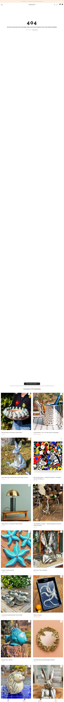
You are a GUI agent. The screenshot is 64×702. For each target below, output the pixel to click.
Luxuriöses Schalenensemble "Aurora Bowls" (12, 615)
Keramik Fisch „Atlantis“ (7, 659)
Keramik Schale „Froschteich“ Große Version (12, 432)
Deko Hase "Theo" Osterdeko (40, 570)
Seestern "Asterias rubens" (8, 570)
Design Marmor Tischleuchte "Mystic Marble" (12, 523)
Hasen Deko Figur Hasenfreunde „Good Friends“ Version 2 (15, 477)
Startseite (35, 29)
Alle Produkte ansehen (31, 383)
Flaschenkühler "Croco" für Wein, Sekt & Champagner (46, 432)
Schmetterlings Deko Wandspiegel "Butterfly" (44, 659)
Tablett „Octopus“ (38, 615)
